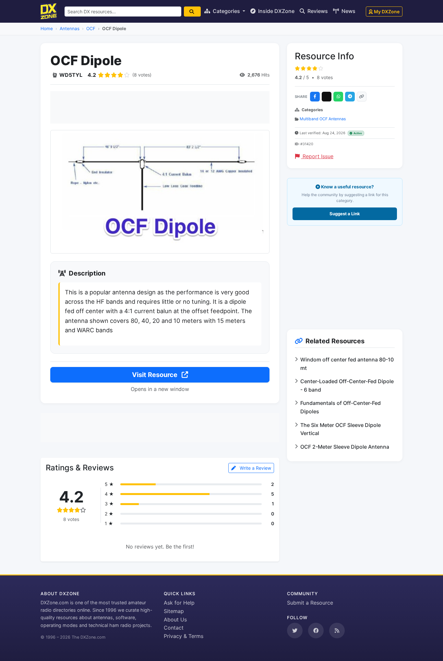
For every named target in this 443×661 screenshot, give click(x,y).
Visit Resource (155, 375)
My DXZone (387, 11)
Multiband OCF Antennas (323, 118)
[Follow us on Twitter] (295, 630)
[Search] (192, 11)
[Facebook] (315, 96)
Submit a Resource (310, 602)
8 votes (325, 77)
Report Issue (317, 156)
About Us (175, 619)
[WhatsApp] (338, 96)
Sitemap (174, 611)
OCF (90, 28)
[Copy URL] (361, 96)
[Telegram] (350, 96)
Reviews (317, 11)
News (347, 11)
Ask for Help (179, 602)
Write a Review (254, 468)
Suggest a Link (344, 213)
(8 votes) (141, 74)
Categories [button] (226, 11)
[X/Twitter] (326, 96)
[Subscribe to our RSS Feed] (337, 630)
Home (47, 28)
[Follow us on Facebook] (316, 630)
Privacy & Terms (183, 636)
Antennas (69, 28)
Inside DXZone (275, 11)
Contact (174, 627)
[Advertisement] (159, 107)
